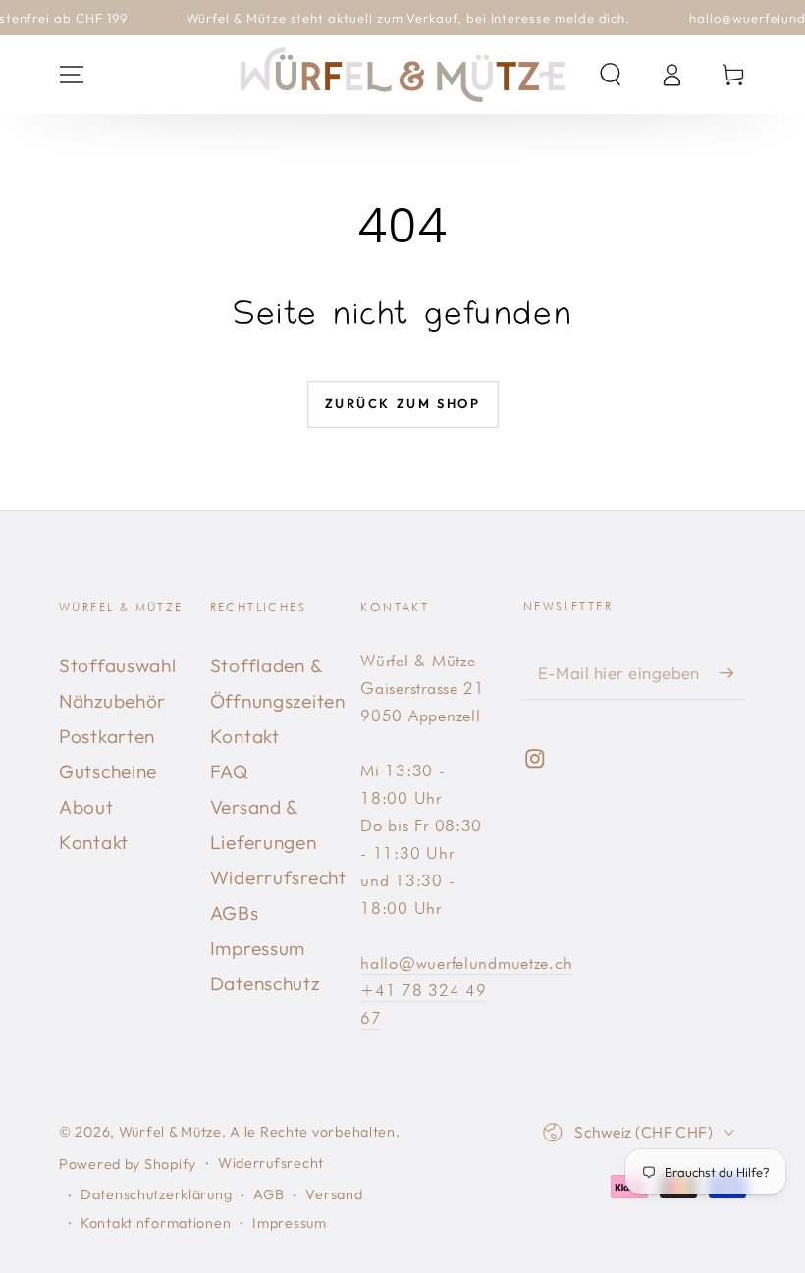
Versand (333, 1194)
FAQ (229, 771)
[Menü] (71, 75)
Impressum (257, 948)
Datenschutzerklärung (156, 1194)
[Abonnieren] (732, 673)
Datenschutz (265, 983)
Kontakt (94, 842)
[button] (610, 75)
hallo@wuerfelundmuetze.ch (466, 963)
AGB (268, 1194)
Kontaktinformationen (155, 1223)
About (86, 807)
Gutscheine (108, 771)
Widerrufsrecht (278, 877)
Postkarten (107, 736)
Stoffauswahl (118, 665)
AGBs (234, 913)
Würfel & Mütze (170, 1131)
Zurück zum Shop (403, 403)
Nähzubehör (112, 701)
